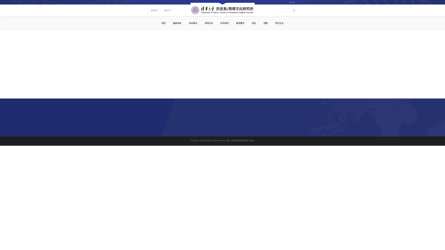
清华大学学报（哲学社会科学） (161, 116)
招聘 (266, 23)
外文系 (151, 121)
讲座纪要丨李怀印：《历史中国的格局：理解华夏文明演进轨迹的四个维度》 (218, 88)
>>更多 (253, 39)
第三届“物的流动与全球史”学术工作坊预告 (241, 88)
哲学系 (151, 125)
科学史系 (178, 125)
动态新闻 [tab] (154, 39)
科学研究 (224, 23)
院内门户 (167, 10)
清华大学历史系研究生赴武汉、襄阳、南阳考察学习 (208, 93)
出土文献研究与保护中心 (185, 121)
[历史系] (222, 10)
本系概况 (193, 23)
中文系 (178, 116)
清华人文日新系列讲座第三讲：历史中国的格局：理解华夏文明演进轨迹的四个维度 (184, 93)
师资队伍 (209, 23)
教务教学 (240, 23)
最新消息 (177, 23)
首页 (164, 23)
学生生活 (279, 23)
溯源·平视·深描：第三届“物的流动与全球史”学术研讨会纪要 (174, 88)
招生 (254, 23)
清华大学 (154, 10)
